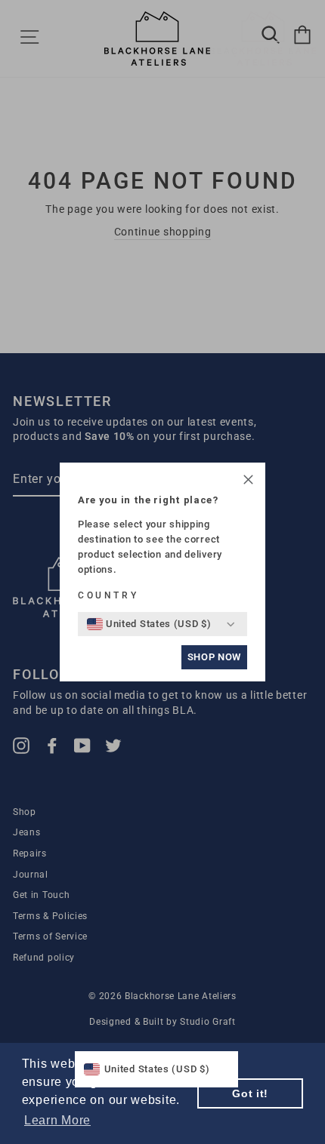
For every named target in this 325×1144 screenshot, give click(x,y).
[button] (248, 482)
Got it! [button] (250, 1093)
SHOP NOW (214, 657)
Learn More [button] (57, 1120)
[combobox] (149, 624)
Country (108, 595)
